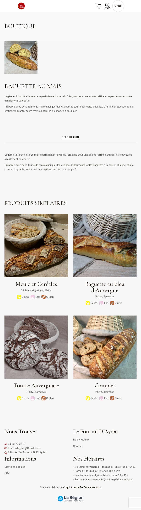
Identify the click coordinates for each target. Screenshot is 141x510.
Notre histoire (81, 440)
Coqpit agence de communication (82, 487)
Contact (77, 446)
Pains (48, 290)
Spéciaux (109, 296)
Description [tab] (70, 137)
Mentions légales (14, 467)
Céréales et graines (32, 290)
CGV (7, 473)
